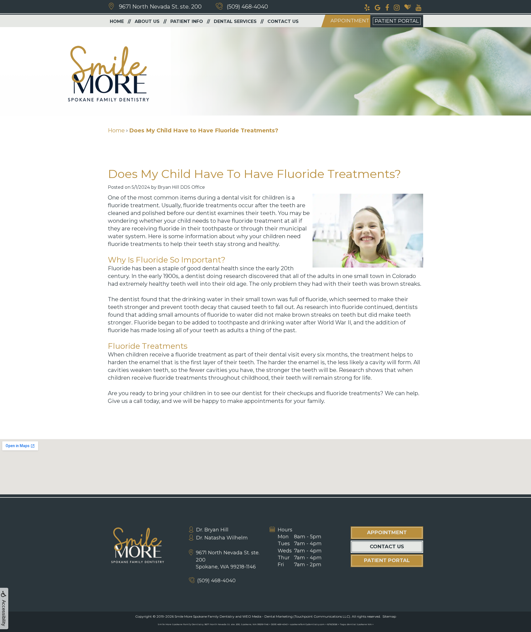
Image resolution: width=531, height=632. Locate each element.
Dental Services (235, 21)
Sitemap (389, 616)
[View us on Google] (377, 7)
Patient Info (186, 21)
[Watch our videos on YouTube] (418, 7)
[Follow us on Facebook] (387, 7)
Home (117, 21)
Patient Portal (397, 21)
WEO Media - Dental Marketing (267, 616)
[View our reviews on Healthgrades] (408, 7)
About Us (147, 21)
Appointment (349, 21)
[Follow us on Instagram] (396, 7)
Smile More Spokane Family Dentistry (205, 616)
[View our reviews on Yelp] (367, 7)
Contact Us (283, 21)
